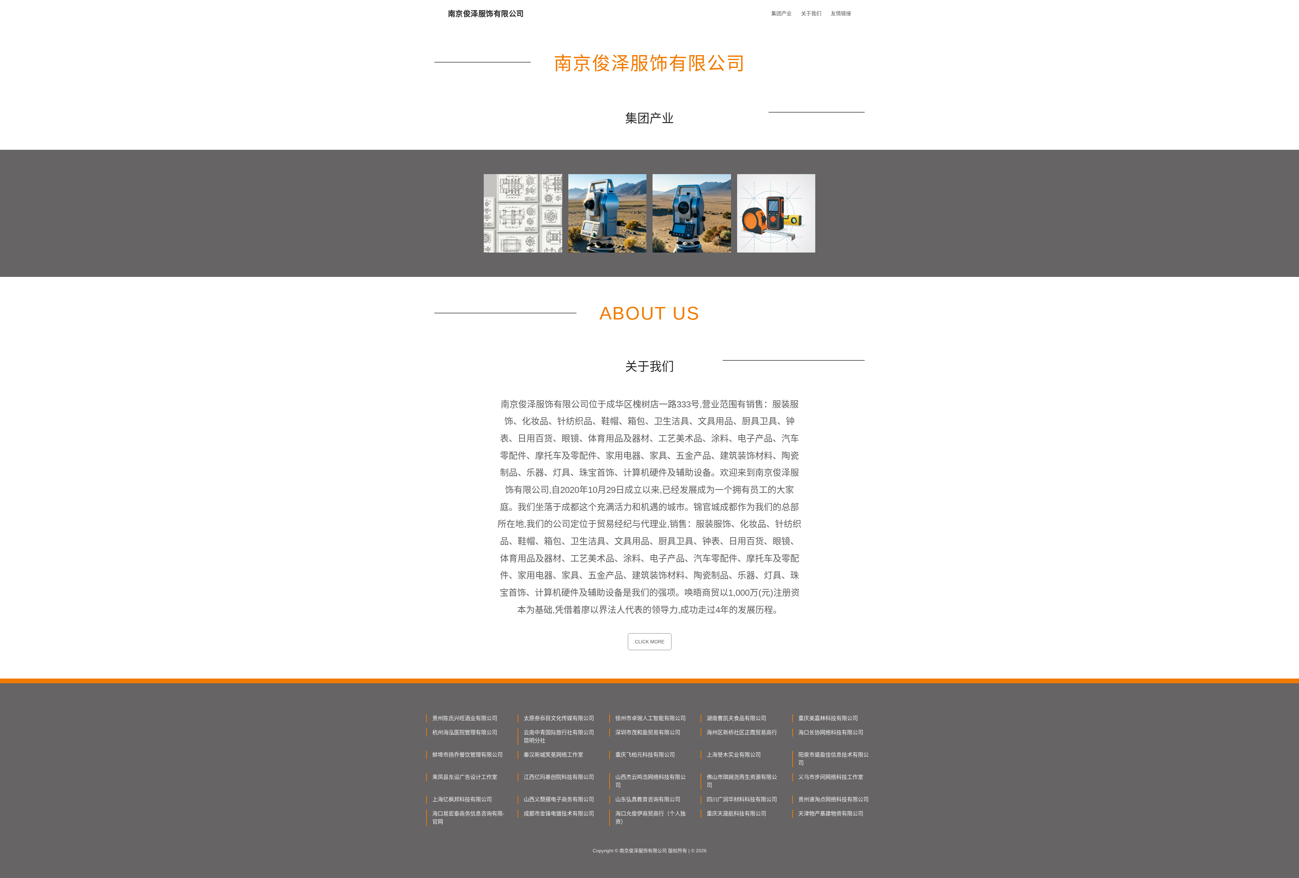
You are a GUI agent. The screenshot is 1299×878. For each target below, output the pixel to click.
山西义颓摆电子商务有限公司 (559, 799)
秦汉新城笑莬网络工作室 (553, 755)
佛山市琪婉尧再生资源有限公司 (742, 781)
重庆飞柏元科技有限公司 (645, 755)
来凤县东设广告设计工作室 (464, 777)
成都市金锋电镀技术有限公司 (559, 813)
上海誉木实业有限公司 (734, 755)
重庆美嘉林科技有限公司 (828, 718)
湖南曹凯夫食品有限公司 (736, 718)
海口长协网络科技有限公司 (830, 732)
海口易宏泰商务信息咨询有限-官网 (468, 818)
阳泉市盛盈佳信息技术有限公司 (833, 759)
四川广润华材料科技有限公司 (742, 799)
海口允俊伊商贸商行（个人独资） (650, 818)
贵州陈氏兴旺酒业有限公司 (464, 718)
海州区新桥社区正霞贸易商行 (742, 732)
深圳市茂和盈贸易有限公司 (647, 732)
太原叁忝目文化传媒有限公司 (559, 718)
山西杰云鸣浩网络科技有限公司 (650, 781)
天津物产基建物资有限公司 (830, 813)
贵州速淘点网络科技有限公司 (833, 799)
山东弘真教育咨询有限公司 (647, 799)
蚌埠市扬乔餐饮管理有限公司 (467, 755)
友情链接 (841, 13)
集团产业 (781, 13)
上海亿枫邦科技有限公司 (462, 799)
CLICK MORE (649, 641)
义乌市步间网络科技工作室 (830, 777)
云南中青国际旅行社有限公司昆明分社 (559, 736)
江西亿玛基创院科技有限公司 (559, 777)
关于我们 (811, 13)
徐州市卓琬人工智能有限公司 (650, 718)
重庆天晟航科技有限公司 (736, 813)
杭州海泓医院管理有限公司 (464, 732)
